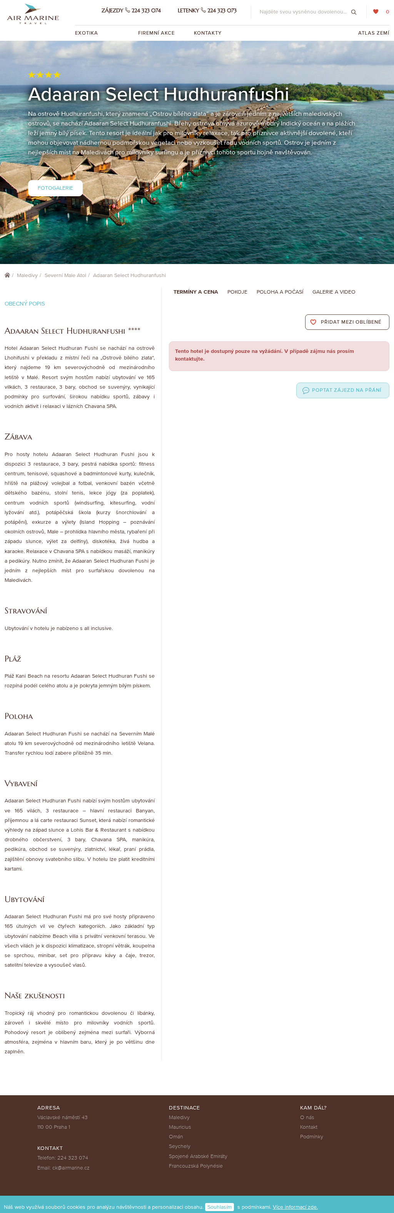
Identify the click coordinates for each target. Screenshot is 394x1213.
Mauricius (180, 1127)
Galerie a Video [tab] (334, 292)
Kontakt (308, 1127)
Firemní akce (156, 33)
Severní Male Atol (65, 275)
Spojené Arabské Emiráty (198, 1156)
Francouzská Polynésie (196, 1166)
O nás (307, 1117)
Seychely (179, 1146)
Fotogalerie (55, 188)
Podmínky (311, 1136)
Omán (176, 1136)
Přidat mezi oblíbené (351, 322)
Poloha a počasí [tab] (280, 292)
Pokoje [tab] (237, 292)
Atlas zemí (373, 33)
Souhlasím (219, 1207)
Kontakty (208, 33)
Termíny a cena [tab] (196, 292)
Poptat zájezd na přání (346, 390)
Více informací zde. (295, 1207)
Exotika (87, 33)
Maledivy (27, 275)
